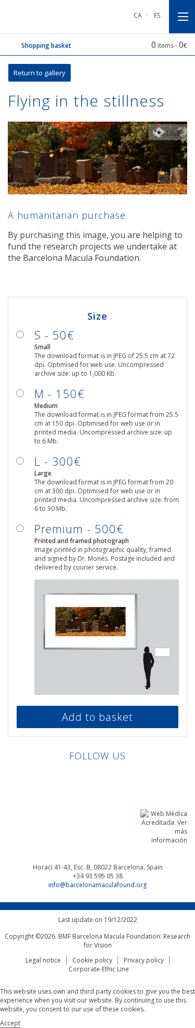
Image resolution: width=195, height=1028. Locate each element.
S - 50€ (54, 334)
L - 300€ (57, 461)
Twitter (107, 778)
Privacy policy (144, 960)
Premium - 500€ (79, 528)
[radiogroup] (97, 503)
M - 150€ (59, 393)
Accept (10, 1023)
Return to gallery (40, 72)
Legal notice (43, 960)
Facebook (88, 778)
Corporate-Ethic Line (99, 969)
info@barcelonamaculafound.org (97, 884)
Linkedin (68, 778)
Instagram (127, 778)
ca (138, 15)
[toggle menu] (182, 16)
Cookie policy (92, 960)
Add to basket (97, 717)
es (157, 15)
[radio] (97, 352)
